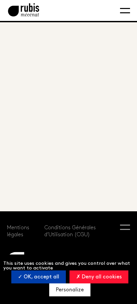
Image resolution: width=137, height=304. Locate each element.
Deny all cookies (101, 276)
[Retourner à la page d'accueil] (23, 10)
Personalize (70, 289)
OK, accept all (40, 276)
